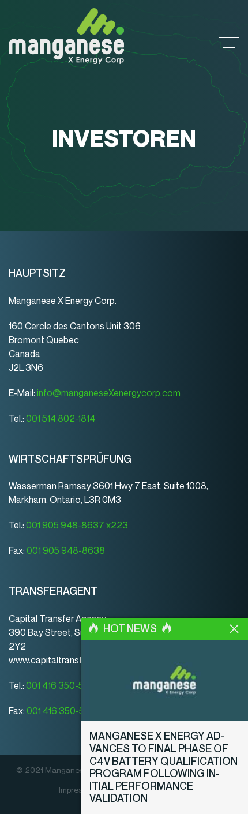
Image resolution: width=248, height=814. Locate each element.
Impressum (78, 790)
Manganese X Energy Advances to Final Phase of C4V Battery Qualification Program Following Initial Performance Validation (163, 767)
